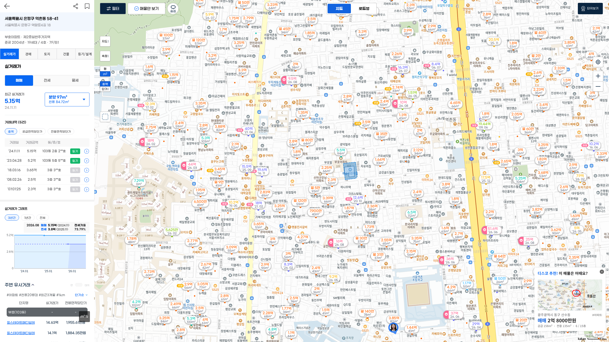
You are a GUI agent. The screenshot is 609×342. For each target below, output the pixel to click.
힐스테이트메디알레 (21, 322)
